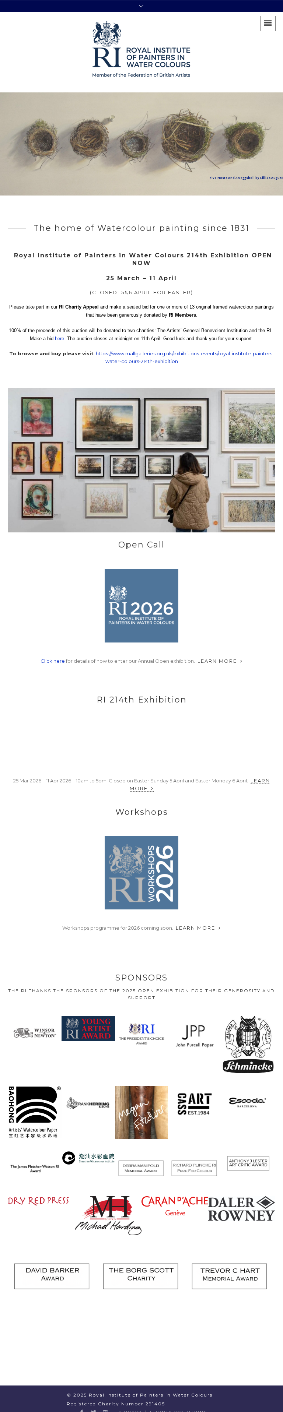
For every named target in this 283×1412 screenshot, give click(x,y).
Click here (53, 661)
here (59, 338)
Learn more (218, 661)
